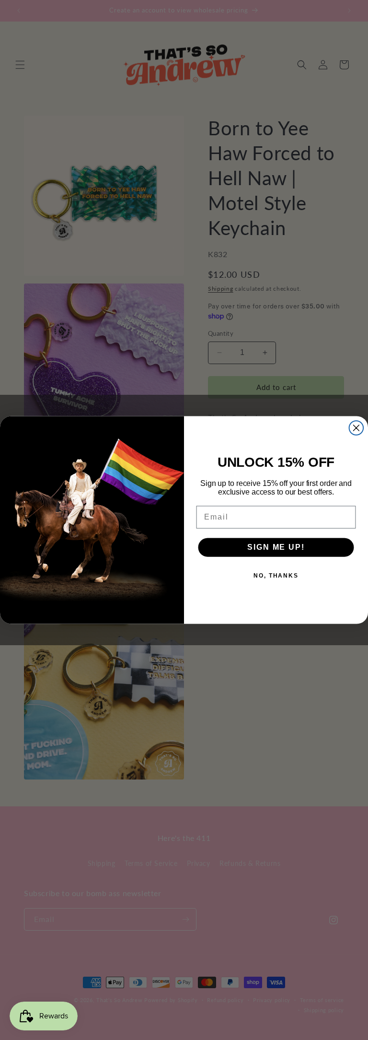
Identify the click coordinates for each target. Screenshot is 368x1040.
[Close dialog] (356, 428)
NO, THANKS (276, 575)
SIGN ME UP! (275, 547)
